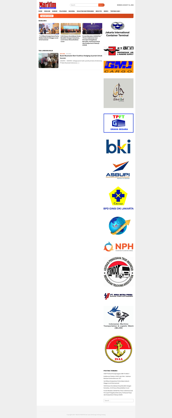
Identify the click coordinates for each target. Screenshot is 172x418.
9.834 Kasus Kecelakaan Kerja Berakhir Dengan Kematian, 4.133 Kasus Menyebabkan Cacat (70, 38)
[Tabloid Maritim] (48, 5)
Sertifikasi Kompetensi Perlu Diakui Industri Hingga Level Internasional (48, 38)
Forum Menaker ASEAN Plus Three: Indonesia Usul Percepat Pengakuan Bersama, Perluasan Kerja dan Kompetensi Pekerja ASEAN (91, 40)
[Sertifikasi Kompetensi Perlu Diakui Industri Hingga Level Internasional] (49, 28)
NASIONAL (62, 53)
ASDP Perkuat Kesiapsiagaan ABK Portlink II (116, 374)
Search (101, 5)
